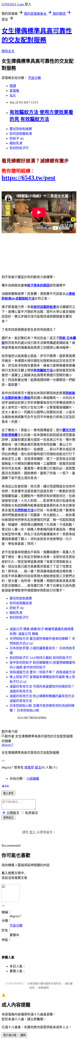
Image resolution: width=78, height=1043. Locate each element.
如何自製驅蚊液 (21, 133)
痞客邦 (29, 767)
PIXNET (18, 983)
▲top (5, 785)
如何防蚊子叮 (19, 148)
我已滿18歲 (9, 1035)
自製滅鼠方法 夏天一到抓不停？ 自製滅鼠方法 (42, 672)
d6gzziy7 (7, 745)
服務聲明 (43, 987)
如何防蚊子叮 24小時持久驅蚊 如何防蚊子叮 (41, 657)
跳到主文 (8, 51)
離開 (23, 1035)
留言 (38, 767)
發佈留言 (8, 817)
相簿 (13, 86)
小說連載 (32, 778)
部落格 (14, 90)
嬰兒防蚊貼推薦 (21, 129)
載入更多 (8, 793)
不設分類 (34, 78)
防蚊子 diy (17, 138)
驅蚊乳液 (16, 143)
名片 (13, 95)
